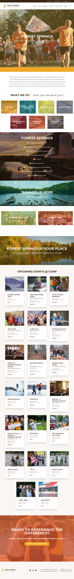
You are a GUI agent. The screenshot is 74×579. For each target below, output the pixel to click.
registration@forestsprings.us (49, 571)
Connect (51, 6)
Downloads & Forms (66, 1)
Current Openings (57, 1)
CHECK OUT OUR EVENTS (37, 544)
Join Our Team (58, 6)
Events (34, 6)
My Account (49, 1)
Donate (65, 6)
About (39, 6)
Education (45, 6)
